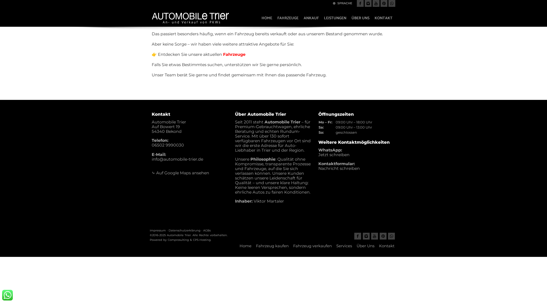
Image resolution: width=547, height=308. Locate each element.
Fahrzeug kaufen (272, 246)
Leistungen (335, 18)
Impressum (158, 230)
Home (267, 18)
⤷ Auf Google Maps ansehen (180, 172)
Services (344, 246)
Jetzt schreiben (334, 154)
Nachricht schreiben (339, 168)
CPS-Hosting (202, 239)
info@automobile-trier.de (177, 159)
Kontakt (384, 18)
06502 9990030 (168, 145)
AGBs (207, 230)
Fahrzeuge (287, 18)
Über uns (360, 18)
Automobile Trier (179, 235)
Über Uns (366, 246)
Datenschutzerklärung (184, 230)
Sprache (344, 3)
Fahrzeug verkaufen (312, 246)
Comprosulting (178, 239)
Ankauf (311, 18)
